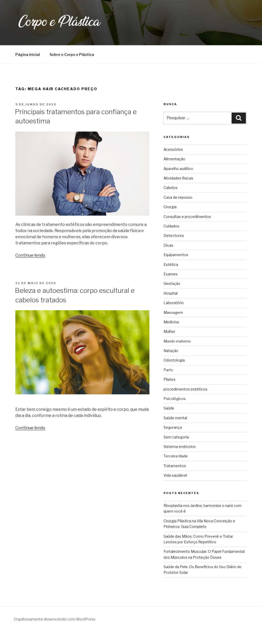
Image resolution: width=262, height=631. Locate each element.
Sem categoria (176, 437)
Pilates (169, 379)
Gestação (171, 283)
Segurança (172, 427)
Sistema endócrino (179, 446)
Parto (168, 370)
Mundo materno (177, 341)
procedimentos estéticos (185, 389)
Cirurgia (170, 207)
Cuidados (171, 226)
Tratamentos (174, 466)
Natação (170, 350)
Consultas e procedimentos (187, 216)
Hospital (170, 293)
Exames (170, 274)
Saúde (168, 408)
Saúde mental (175, 418)
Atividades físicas (178, 178)
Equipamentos (175, 255)
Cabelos (170, 187)
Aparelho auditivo (178, 168)
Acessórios (173, 149)
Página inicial (27, 54)
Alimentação (174, 159)
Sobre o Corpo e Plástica (72, 54)
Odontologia (174, 360)
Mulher (169, 331)
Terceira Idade (175, 456)
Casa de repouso (177, 197)
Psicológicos (174, 398)
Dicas (168, 245)
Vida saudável (175, 475)
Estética (170, 264)
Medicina (171, 322)
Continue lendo (30, 255)
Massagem (173, 312)
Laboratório (173, 303)
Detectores (173, 235)
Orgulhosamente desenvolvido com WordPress (54, 619)
